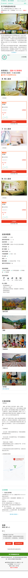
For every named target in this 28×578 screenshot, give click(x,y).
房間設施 (4, 98)
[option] (14, 303)
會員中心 (5, 0)
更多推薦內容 (18, 543)
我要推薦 (9, 543)
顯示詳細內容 (6, 388)
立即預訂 (14, 121)
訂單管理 (11, 0)
